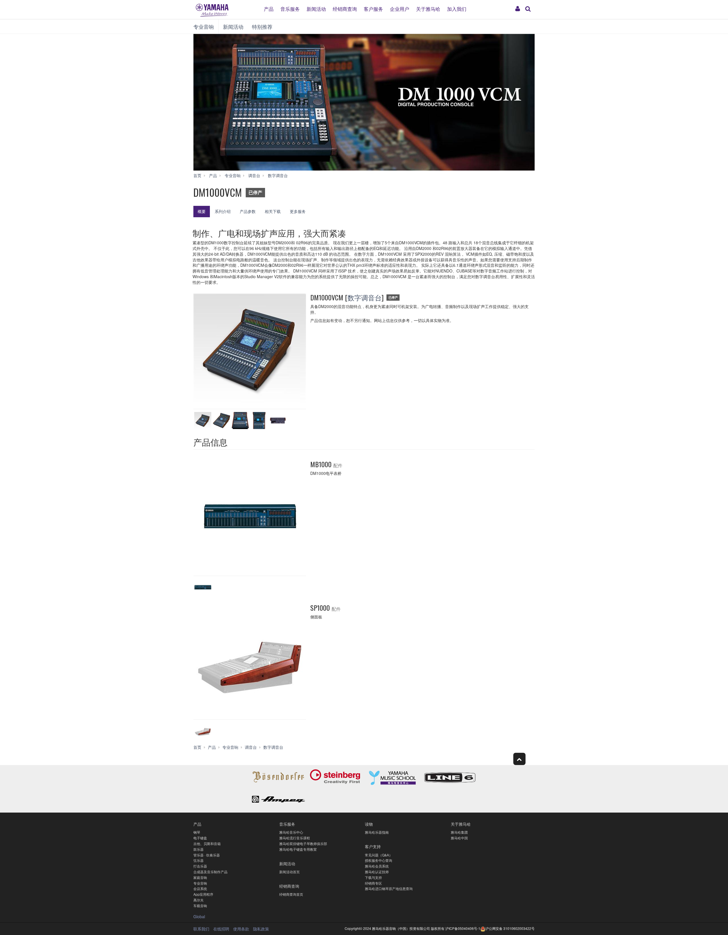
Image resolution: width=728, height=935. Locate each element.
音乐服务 (290, 8)
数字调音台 (365, 297)
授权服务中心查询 (378, 860)
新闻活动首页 (289, 871)
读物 (369, 824)
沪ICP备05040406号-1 (462, 928)
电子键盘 (200, 837)
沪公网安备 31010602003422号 (510, 928)
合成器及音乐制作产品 (210, 871)
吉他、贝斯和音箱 (207, 843)
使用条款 (241, 929)
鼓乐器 (198, 849)
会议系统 (200, 888)
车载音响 (200, 905)
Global (199, 916)
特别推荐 (262, 26)
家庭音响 (200, 877)
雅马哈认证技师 (377, 871)
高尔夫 (198, 899)
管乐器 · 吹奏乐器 (206, 854)
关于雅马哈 (428, 8)
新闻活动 (316, 8)
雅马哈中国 (459, 837)
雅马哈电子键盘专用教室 (298, 849)
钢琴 (196, 832)
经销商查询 (345, 8)
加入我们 (456, 8)
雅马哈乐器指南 (377, 832)
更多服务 (298, 211)
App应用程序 (203, 894)
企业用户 (399, 8)
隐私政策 (261, 929)
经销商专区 (373, 883)
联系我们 (201, 929)
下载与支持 (373, 877)
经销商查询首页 (291, 894)
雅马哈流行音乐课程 (294, 837)
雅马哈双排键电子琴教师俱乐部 (303, 843)
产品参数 (248, 211)
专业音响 (203, 26)
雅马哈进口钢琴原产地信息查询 (389, 888)
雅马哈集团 (459, 832)
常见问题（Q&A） (378, 854)
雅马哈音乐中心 (291, 832)
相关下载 (273, 211)
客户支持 (373, 846)
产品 (269, 8)
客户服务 (373, 8)
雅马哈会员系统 (377, 866)
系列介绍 (223, 211)
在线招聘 (221, 929)
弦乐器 (198, 860)
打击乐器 (200, 866)
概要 (202, 211)
